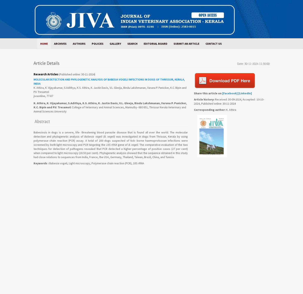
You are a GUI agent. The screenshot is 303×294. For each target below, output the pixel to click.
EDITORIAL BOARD (155, 44)
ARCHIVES (60, 44)
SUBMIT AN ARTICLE (186, 44)
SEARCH (132, 44)
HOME (44, 44)
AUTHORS (79, 44)
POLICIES (97, 44)
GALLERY (115, 44)
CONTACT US (214, 44)
